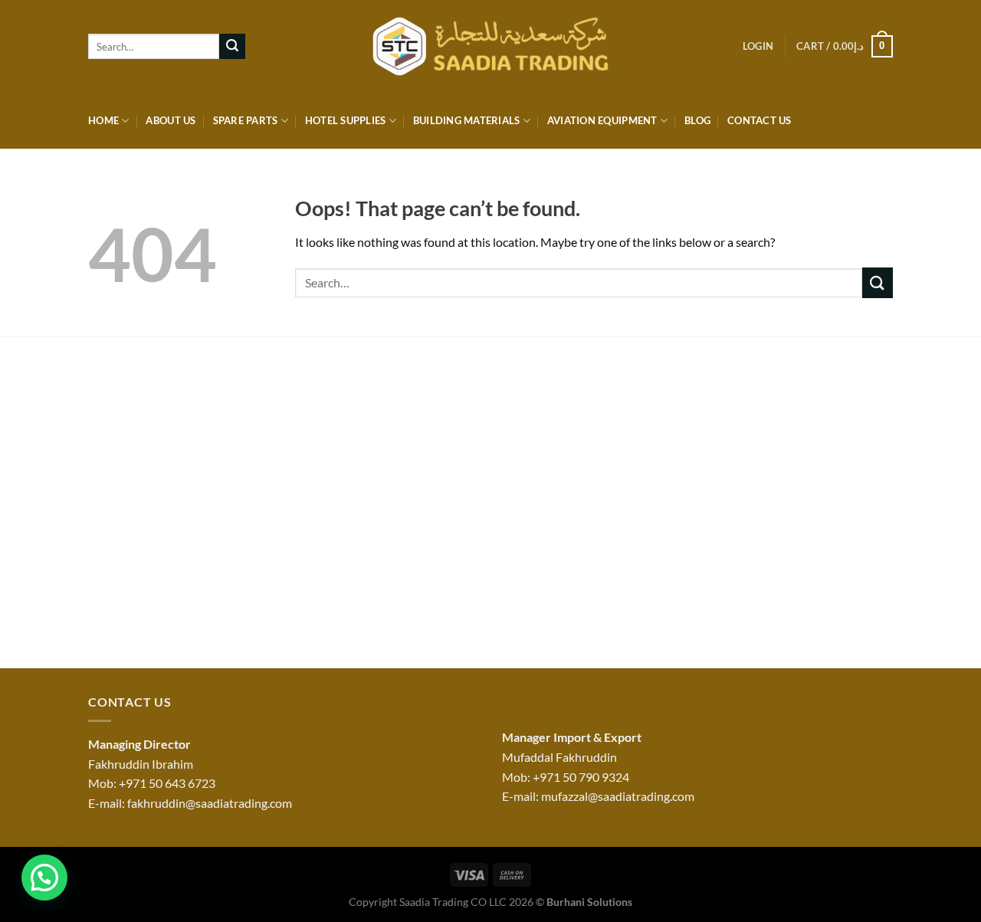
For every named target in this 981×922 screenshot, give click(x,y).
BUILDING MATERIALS (466, 120)
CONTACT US (759, 120)
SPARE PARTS (245, 120)
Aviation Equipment (602, 120)
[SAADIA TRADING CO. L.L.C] (490, 47)
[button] (44, 878)
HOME (103, 120)
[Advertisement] (490, 507)
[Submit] (232, 47)
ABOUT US (170, 120)
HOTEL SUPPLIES (345, 120)
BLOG (697, 120)
